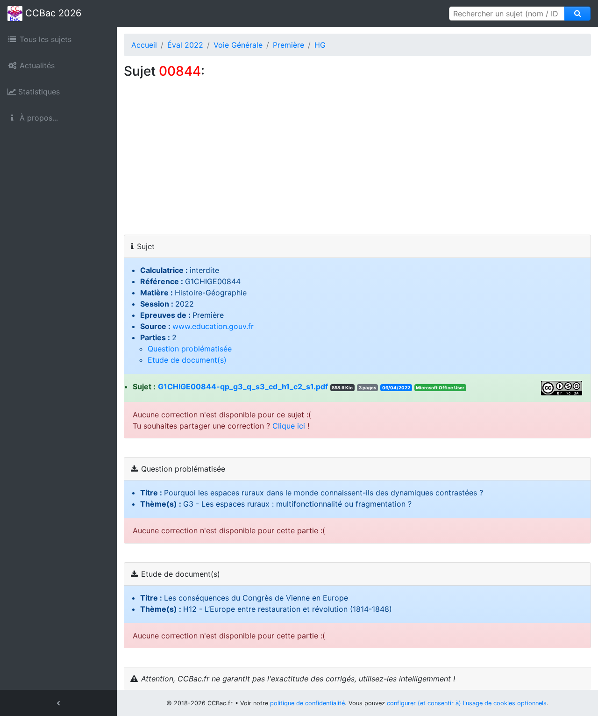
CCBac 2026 (51, 13)
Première (288, 45)
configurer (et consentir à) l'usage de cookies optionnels (467, 703)
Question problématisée (190, 348)
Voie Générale (238, 45)
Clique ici (288, 425)
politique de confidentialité (307, 703)
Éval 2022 (185, 45)
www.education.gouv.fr (213, 326)
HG (320, 45)
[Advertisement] (357, 164)
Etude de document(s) (187, 360)
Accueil (144, 45)
